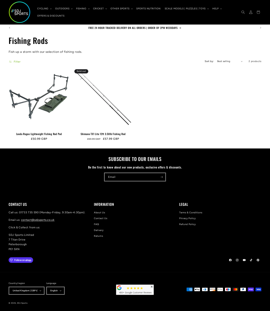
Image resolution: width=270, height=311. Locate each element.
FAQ (96, 224)
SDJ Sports (22, 303)
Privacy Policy (187, 218)
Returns (98, 235)
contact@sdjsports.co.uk (38, 219)
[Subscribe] (161, 177)
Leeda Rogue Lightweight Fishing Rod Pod (39, 134)
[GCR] (119, 288)
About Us (99, 212)
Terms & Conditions (190, 212)
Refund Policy (187, 224)
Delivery (98, 230)
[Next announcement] (260, 28)
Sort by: (209, 61)
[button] (44, 8)
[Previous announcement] (9, 28)
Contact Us (100, 218)
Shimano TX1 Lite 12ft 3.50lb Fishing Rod (103, 134)
